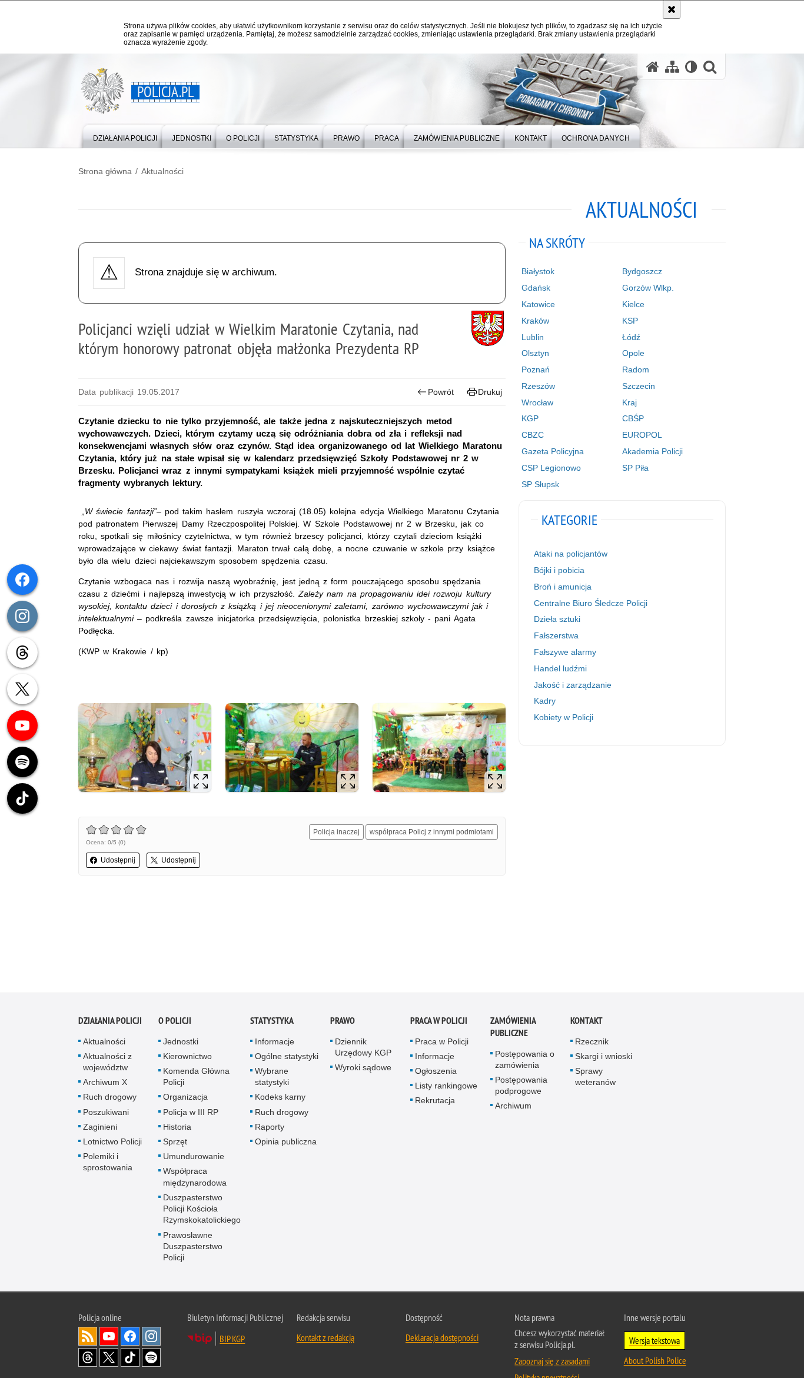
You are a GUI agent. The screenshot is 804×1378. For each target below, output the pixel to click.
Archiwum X (105, 1083)
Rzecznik (592, 1042)
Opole (633, 353)
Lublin (532, 337)
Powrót (441, 392)
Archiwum (513, 1106)
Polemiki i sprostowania (107, 1163)
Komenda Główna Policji (196, 1077)
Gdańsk (535, 287)
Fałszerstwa (556, 635)
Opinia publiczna (286, 1142)
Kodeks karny (280, 1098)
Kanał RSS (87, 1337)
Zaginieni (100, 1127)
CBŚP (633, 418)
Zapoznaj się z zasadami (552, 1362)
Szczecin (638, 386)
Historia (177, 1127)
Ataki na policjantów (570, 553)
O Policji (174, 1021)
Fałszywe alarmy (565, 652)
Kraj (629, 402)
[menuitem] (125, 135)
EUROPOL (642, 435)
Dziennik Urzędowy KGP (363, 1047)
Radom (635, 369)
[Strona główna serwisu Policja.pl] (652, 66)
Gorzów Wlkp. (648, 287)
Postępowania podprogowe (521, 1086)
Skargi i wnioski (603, 1056)
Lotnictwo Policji (112, 1142)
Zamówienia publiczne (513, 1027)
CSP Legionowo (551, 467)
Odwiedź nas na (108, 1337)
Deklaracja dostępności (442, 1338)
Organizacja (185, 1098)
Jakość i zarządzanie (573, 685)
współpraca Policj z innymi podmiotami (432, 832)
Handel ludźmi (560, 668)
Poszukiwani (106, 1112)
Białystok (537, 271)
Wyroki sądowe (363, 1068)
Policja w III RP (190, 1112)
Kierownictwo (187, 1056)
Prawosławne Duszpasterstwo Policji (192, 1247)
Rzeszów (538, 386)
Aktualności (162, 171)
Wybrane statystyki (272, 1077)
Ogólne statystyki (286, 1056)
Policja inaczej (336, 832)
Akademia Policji (652, 451)
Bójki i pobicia (559, 570)
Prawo (342, 1021)
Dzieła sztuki (557, 619)
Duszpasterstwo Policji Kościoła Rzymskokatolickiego (202, 1209)
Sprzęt (175, 1142)
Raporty (269, 1127)
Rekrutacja (435, 1101)
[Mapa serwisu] (672, 66)
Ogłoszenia (436, 1072)
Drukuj (490, 392)
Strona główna (105, 171)
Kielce (633, 304)
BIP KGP (232, 1340)
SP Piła (635, 467)
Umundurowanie (193, 1157)
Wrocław (537, 402)
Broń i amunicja (563, 586)
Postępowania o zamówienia (524, 1060)
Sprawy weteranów (595, 1077)
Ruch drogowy (110, 1098)
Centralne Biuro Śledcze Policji (590, 603)
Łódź (631, 337)
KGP (530, 418)
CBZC (532, 435)
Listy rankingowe (446, 1086)
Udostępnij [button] (118, 860)
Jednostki (180, 1042)
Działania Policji (110, 1021)
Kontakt (586, 1021)
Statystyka (272, 1021)
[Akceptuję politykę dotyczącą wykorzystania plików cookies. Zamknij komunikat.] (671, 9)
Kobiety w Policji (563, 717)
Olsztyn (535, 353)
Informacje (274, 1042)
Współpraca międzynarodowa (195, 1177)
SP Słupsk (540, 484)
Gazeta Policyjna (552, 451)
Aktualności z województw (107, 1062)
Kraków (535, 320)
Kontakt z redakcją (325, 1338)
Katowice (538, 304)
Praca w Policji (438, 1021)
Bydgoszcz (642, 271)
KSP (630, 320)
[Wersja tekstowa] (691, 66)
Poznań (535, 369)
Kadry (545, 700)
